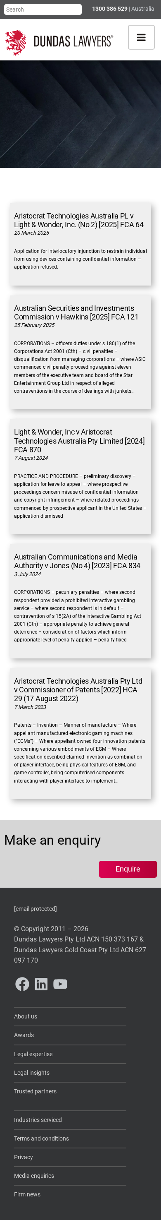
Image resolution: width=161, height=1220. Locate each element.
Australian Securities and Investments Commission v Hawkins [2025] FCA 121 (76, 312)
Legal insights (32, 1072)
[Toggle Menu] (141, 37)
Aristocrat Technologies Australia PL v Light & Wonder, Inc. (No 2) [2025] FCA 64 (79, 220)
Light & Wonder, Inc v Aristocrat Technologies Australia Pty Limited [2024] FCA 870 (79, 440)
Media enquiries (34, 1175)
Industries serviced (38, 1120)
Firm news (27, 1194)
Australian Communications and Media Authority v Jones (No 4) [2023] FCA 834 (77, 561)
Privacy (23, 1157)
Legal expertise (33, 1054)
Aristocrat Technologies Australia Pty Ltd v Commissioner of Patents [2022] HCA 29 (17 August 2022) (78, 690)
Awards (24, 1035)
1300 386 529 (110, 8)
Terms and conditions (41, 1138)
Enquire (128, 869)
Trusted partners (35, 1091)
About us (25, 1016)
